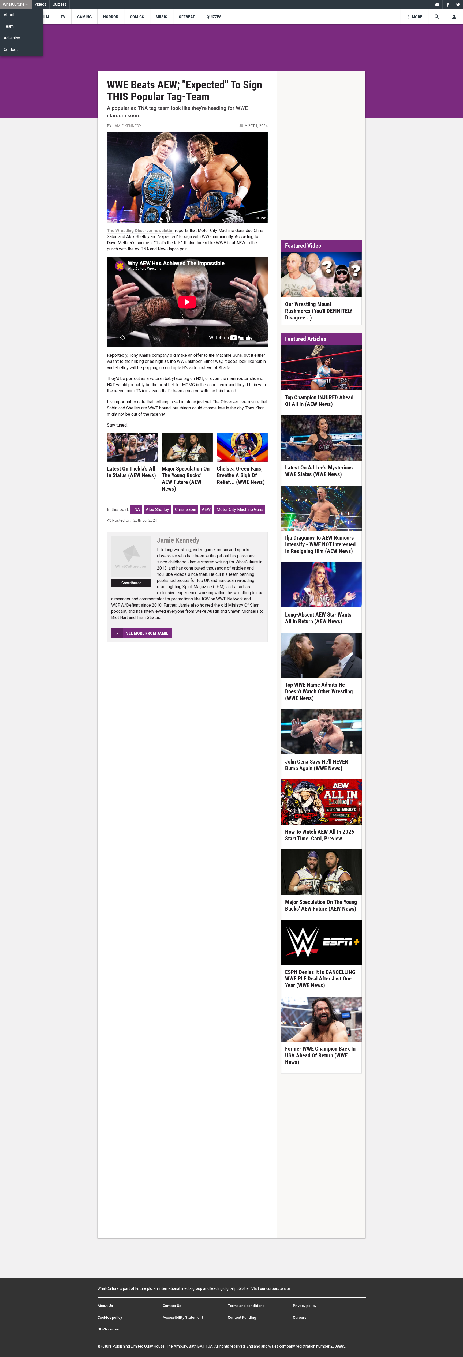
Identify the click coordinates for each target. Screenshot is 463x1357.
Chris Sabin (185, 509)
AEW (206, 509)
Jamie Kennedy (127, 125)
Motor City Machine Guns (239, 509)
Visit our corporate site (270, 1288)
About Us (105, 1305)
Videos (40, 4)
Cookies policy (110, 1317)
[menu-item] (45, 16)
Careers (299, 1317)
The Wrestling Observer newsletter (140, 230)
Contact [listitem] (11, 49)
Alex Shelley (157, 509)
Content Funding (242, 1317)
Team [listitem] (9, 26)
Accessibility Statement (183, 1317)
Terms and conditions (246, 1305)
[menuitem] (16, 4)
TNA (136, 509)
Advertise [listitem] (12, 38)
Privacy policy (304, 1305)
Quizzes (59, 4)
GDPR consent (110, 1329)
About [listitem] (9, 15)
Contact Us (172, 1305)
